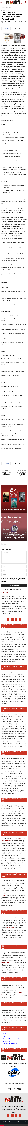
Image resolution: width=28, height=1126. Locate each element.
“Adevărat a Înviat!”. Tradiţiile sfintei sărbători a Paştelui (6, 473)
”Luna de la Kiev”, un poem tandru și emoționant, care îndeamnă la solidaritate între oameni (22, 475)
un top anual (22, 805)
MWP (16, 1122)
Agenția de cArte (9, 21)
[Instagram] (12, 619)
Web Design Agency (9, 1122)
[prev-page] (2, 544)
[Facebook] (8, 619)
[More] (19, 28)
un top (20, 631)
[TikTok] (16, 619)
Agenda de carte (8, 7)
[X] (20, 619)
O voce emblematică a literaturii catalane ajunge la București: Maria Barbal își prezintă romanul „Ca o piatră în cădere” (14, 537)
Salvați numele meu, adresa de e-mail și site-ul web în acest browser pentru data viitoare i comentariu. (13, 580)
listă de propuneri (10, 927)
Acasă (2, 7)
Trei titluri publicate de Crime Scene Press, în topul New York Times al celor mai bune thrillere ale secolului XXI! (14, 509)
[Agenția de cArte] (2, 22)
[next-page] (5, 544)
